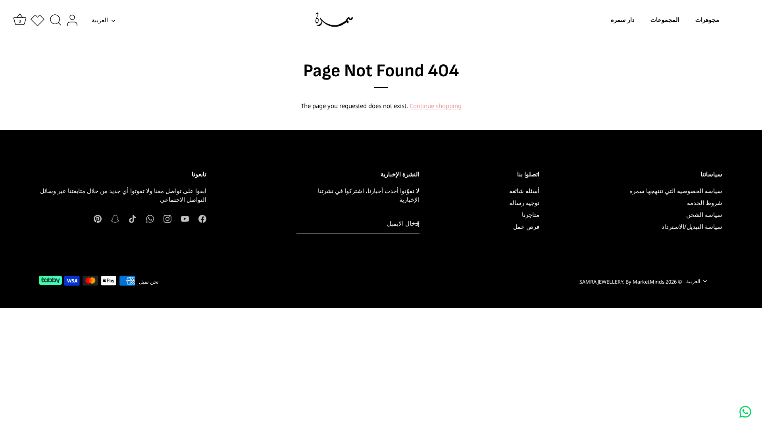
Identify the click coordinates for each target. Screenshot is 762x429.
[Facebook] (202, 218)
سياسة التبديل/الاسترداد (692, 226)
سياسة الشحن (704, 214)
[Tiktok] (133, 218)
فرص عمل (526, 226)
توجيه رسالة (524, 203)
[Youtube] (185, 218)
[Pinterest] (98, 218)
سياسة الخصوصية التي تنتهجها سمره (675, 191)
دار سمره (623, 19)
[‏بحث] (55, 20)
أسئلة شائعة (524, 191)
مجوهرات (707, 19)
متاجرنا (530, 214)
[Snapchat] (115, 218)
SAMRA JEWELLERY (601, 281)
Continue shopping (436, 106)
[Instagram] (167, 218)
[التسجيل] (415, 224)
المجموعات (664, 19)
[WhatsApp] (150, 218)
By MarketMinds (644, 281)
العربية (100, 20)
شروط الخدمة (704, 203)
